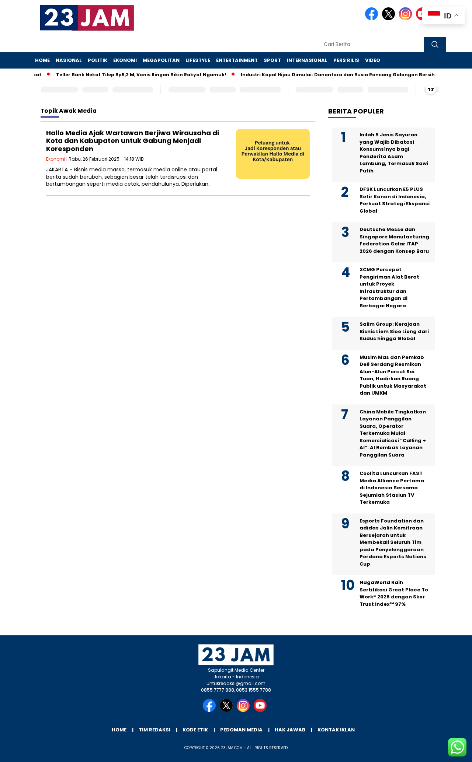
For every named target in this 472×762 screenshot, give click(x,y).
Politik (97, 60)
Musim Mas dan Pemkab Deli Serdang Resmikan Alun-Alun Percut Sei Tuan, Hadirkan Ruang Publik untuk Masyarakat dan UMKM (393, 375)
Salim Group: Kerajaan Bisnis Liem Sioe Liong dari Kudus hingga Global (394, 331)
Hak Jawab (290, 729)
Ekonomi (125, 60)
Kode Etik (195, 729)
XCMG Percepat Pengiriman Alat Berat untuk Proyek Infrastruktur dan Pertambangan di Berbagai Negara (389, 287)
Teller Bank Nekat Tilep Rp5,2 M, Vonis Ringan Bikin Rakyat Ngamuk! (133, 74)
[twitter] (390, 18)
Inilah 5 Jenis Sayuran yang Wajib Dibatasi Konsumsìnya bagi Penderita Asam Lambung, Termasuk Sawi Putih (394, 152)
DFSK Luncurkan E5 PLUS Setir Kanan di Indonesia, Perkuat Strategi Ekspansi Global (395, 200)
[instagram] (406, 18)
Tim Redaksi (154, 729)
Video (372, 60)
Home (42, 60)
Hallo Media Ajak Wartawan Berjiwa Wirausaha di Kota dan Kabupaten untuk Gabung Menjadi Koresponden (132, 140)
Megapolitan (161, 60)
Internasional (307, 60)
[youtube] (261, 710)
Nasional (69, 60)
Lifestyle (197, 60)
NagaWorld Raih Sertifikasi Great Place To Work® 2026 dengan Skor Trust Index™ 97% (394, 593)
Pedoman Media (241, 729)
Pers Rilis (346, 60)
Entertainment (237, 60)
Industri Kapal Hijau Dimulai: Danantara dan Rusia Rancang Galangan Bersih (330, 74)
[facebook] (373, 18)
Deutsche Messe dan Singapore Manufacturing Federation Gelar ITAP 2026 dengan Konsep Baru (394, 240)
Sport (272, 60)
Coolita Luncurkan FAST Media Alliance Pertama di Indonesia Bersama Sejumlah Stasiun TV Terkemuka (392, 488)
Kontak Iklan (336, 729)
